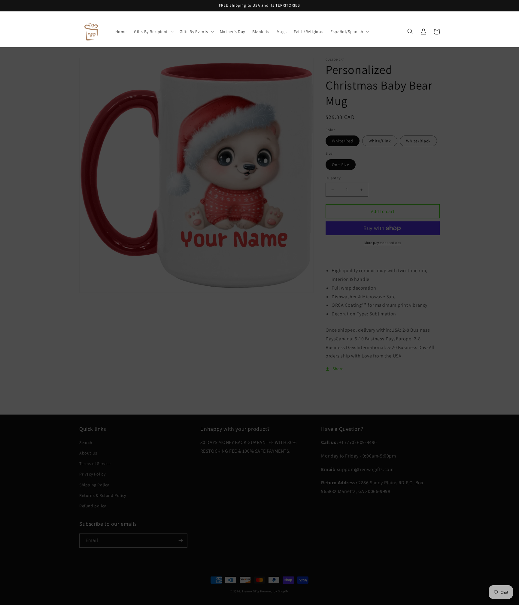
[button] (153, 31)
